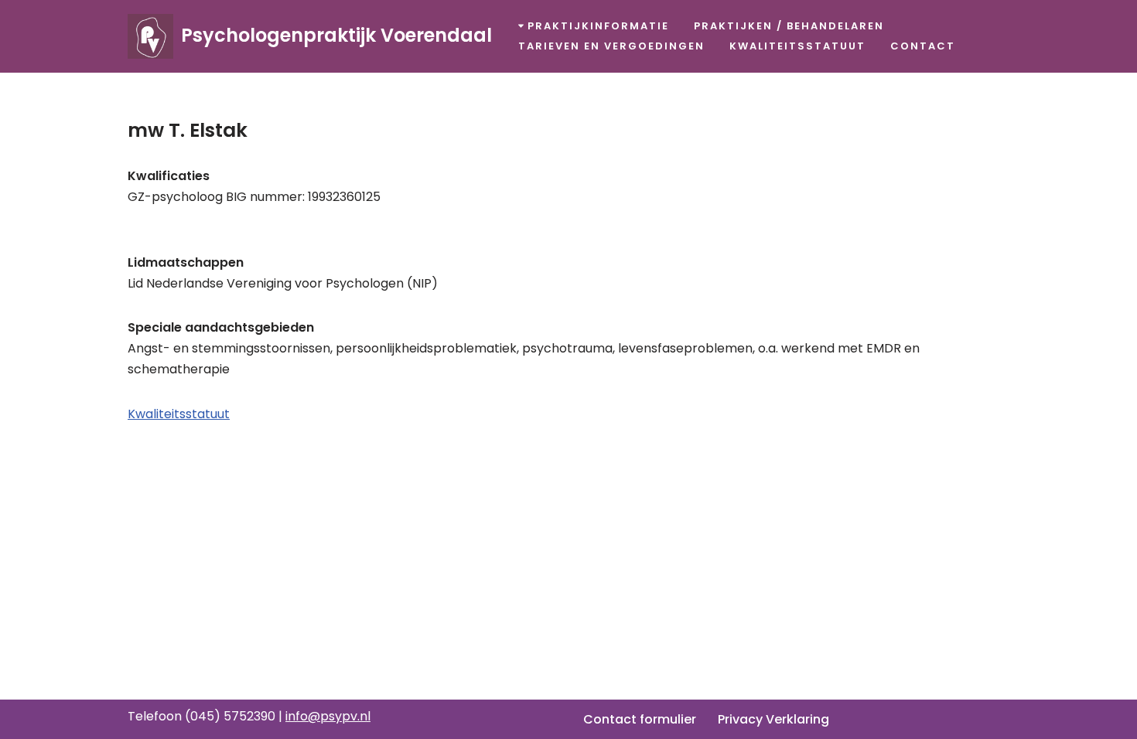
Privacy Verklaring (773, 719)
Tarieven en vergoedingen (611, 46)
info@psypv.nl (327, 716)
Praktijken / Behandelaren (789, 26)
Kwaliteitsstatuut (797, 46)
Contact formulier (639, 719)
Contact (922, 46)
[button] (521, 26)
